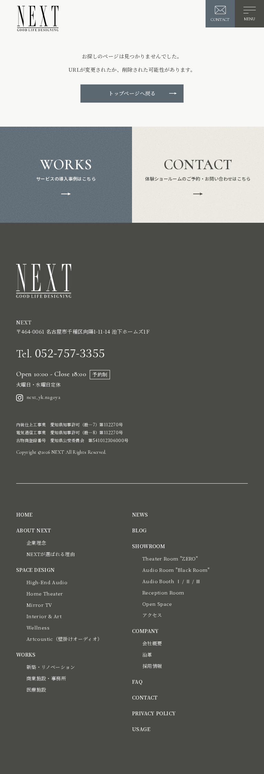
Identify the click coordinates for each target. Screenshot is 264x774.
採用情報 (152, 665)
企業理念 (36, 542)
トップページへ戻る (131, 93)
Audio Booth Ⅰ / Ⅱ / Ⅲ (171, 581)
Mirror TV (39, 604)
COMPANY (145, 630)
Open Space (157, 603)
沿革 (147, 654)
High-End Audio (46, 582)
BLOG (139, 530)
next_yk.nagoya (43, 397)
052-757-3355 (60, 352)
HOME (24, 514)
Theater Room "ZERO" (170, 558)
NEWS (140, 514)
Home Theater (44, 593)
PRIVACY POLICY (154, 713)
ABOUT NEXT (33, 530)
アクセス (152, 615)
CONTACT (145, 697)
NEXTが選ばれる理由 (50, 554)
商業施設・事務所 (46, 678)
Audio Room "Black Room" (176, 569)
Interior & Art (44, 616)
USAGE (141, 729)
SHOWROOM (148, 546)
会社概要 (152, 643)
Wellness (38, 627)
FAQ (137, 681)
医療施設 (36, 689)
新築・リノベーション (50, 666)
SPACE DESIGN (35, 569)
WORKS (26, 654)
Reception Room (163, 592)
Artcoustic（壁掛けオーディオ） (64, 638)
